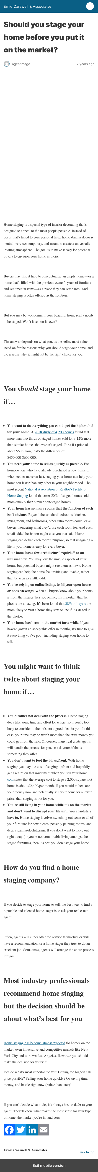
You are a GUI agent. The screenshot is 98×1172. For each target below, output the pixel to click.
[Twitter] (20, 1134)
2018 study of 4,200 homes (54, 431)
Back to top (86, 1152)
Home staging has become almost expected (34, 1042)
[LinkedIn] (32, 1134)
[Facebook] (9, 1134)
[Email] (43, 1134)
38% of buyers (75, 603)
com (10, 779)
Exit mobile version (49, 1165)
